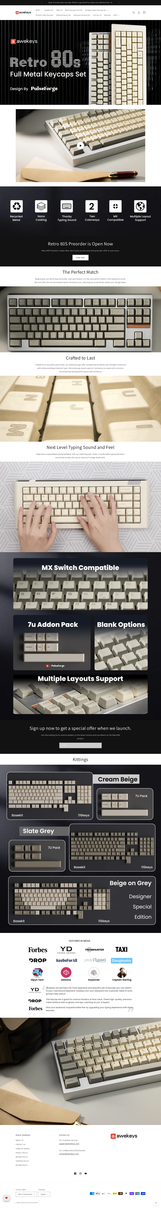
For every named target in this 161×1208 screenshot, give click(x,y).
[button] (38, 10)
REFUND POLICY (22, 1157)
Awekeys (23, 1202)
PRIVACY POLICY (22, 1153)
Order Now (80, 257)
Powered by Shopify (32, 1202)
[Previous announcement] (42, 2)
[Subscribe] (99, 745)
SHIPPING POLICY (22, 1161)
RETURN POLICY (22, 1165)
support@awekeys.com (69, 1143)
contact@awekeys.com (69, 1154)
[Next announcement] (119, 2)
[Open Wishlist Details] (6, 1198)
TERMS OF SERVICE (23, 1149)
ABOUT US (19, 1140)
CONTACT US (20, 1144)
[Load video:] (80, 145)
